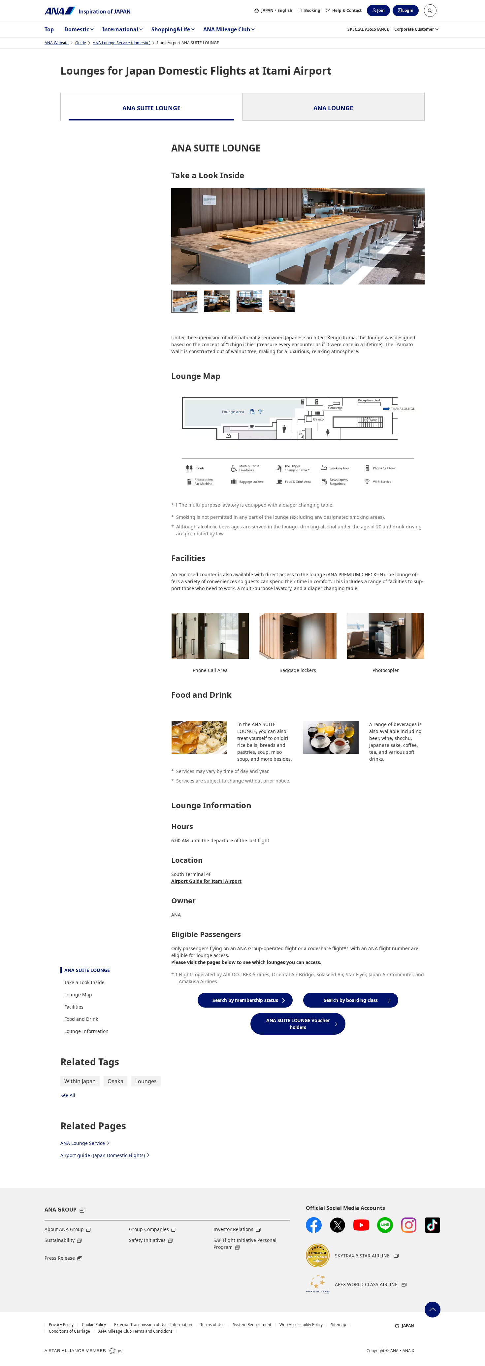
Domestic (76, 29)
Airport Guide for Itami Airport (206, 881)
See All (67, 1095)
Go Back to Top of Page (432, 1309)
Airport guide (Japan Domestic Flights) (102, 1155)
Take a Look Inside (84, 982)
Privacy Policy (61, 1325)
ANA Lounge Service (82, 1143)
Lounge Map (78, 994)
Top (49, 29)
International (120, 29)
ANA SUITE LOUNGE (87, 970)
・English (276, 10)
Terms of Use (212, 1325)
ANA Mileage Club (226, 29)
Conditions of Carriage (69, 1331)
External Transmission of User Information (153, 1325)
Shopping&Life (170, 29)
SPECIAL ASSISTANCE (368, 29)
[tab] (151, 107)
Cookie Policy (94, 1325)
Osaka (115, 1081)
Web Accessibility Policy (301, 1325)
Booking (312, 10)
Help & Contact (347, 10)
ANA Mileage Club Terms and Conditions (135, 1331)
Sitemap (338, 1325)
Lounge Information (86, 1031)
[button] (430, 10)
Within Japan (80, 1081)
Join (381, 10)
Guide (80, 43)
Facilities (73, 1007)
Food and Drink (81, 1019)
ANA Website (57, 43)
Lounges (146, 1081)
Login (407, 10)
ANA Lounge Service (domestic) (121, 43)
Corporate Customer (414, 29)
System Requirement (252, 1325)
